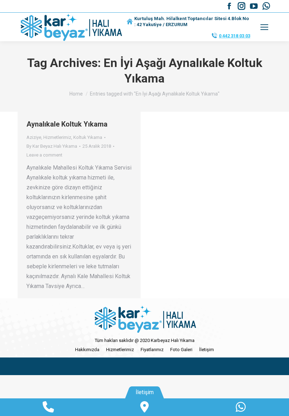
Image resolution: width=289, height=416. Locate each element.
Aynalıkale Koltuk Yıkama (66, 124)
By (51, 146)
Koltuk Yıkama (87, 137)
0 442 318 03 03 (234, 35)
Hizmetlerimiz (57, 137)
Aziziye (33, 137)
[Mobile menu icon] (264, 27)
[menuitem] (87, 349)
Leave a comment (44, 155)
